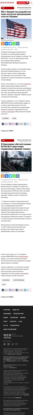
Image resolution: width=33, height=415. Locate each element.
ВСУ (4, 284)
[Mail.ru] (17, 43)
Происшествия (18, 313)
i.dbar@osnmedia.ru (11, 361)
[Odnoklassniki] (3, 43)
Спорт (5, 321)
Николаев (6, 280)
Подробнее (26, 395)
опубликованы (23, 256)
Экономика (7, 313)
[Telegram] (10, 43)
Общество (15, 309)
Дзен (6, 124)
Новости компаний (9, 329)
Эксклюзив (14, 317)
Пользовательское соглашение (11, 408)
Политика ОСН (24, 408)
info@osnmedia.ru (11, 354)
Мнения (22, 317)
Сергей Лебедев (19, 280)
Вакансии (19, 354)
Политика (6, 309)
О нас (20, 321)
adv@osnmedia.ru (7, 366)
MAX (13, 124)
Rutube (20, 124)
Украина (6, 118)
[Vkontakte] (6, 43)
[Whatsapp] (14, 43)
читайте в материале (8, 111)
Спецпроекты (14, 325)
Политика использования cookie (11, 410)
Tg (27, 124)
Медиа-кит (18, 397)
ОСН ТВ (5, 325)
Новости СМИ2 (7, 131)
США (14, 118)
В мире (5, 317)
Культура (13, 321)
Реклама (6, 236)
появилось (27, 84)
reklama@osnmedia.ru (21, 365)
